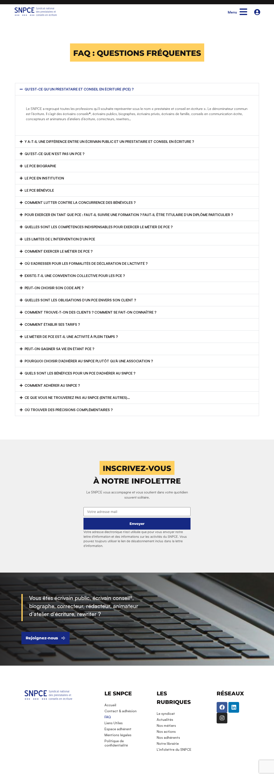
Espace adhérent (117, 729)
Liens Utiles (113, 723)
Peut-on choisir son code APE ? (54, 288)
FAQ (107, 717)
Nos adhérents (168, 737)
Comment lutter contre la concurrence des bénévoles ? (80, 202)
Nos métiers (166, 725)
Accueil (110, 705)
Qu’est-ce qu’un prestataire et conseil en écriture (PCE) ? (79, 89)
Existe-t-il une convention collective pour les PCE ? (75, 276)
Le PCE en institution (44, 178)
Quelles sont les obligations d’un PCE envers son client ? (80, 300)
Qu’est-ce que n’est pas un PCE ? (54, 154)
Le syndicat (166, 713)
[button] (137, 52)
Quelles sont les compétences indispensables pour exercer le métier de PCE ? (99, 227)
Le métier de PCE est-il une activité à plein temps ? (71, 337)
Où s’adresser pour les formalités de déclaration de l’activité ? (86, 263)
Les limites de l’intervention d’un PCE (60, 239)
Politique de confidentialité (116, 743)
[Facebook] (222, 707)
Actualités (165, 719)
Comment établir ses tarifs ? (52, 324)
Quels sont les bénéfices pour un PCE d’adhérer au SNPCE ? (80, 373)
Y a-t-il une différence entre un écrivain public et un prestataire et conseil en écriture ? (109, 141)
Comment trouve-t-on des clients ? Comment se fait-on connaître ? (90, 312)
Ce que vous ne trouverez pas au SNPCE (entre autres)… (77, 397)
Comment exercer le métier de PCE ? (58, 251)
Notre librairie (168, 743)
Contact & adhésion (120, 711)
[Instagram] (222, 718)
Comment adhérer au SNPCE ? (52, 385)
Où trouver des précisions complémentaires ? (69, 410)
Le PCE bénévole (39, 190)
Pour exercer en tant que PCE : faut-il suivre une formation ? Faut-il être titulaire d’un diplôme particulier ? (129, 215)
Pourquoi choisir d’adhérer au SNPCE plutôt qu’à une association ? (89, 361)
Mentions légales (117, 735)
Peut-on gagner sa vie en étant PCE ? (59, 349)
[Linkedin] (233, 707)
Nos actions (166, 731)
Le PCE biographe (40, 166)
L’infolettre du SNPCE (174, 749)
